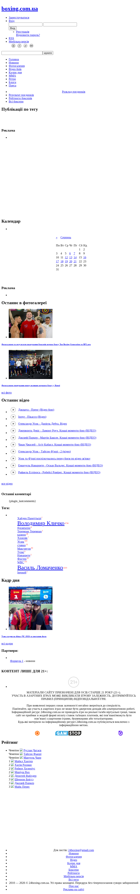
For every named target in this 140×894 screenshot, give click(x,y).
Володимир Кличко (41, 523)
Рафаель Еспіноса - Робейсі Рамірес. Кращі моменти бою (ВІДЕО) (59, 472)
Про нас (74, 886)
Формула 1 (16, 661)
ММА (12, 75)
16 (84, 257)
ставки (21, 545)
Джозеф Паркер (24, 783)
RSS (11, 38)
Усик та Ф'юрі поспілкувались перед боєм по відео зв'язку (54, 458)
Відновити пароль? (28, 35)
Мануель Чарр (32, 757)
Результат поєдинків (21, 94)
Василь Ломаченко (40, 567)
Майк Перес (22, 786)
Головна (14, 59)
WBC (20, 562)
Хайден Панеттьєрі (29, 518)
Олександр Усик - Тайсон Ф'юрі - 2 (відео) (44, 451)
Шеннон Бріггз (24, 779)
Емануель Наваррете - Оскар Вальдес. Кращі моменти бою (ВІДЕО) (60, 465)
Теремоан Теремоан (29, 531)
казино (21, 534)
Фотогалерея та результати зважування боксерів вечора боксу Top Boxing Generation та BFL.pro (46, 344)
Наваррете (23, 555)
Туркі (20, 552)
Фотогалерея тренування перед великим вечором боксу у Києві (30, 385)
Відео (73, 859)
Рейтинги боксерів (20, 98)
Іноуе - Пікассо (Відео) (32, 416)
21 (75, 261)
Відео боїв (15, 69)
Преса (12, 85)
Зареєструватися (19, 17)
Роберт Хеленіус (25, 768)
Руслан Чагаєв (32, 750)
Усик (20, 541)
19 (66, 261)
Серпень (66, 237)
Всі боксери (16, 101)
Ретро (12, 78)
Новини (14, 62)
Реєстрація (22, 31)
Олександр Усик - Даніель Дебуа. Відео (42, 423)
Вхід (11, 20)
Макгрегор (24, 548)
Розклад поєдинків (73, 91)
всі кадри (7, 643)
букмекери (23, 528)
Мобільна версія (19, 41)
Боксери (74, 869)
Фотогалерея (17, 65)
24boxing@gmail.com (81, 850)
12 (66, 257)
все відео (7, 483)
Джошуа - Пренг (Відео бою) (36, 409)
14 (75, 257)
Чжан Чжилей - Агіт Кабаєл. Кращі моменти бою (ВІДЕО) (54, 444)
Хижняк (22, 538)
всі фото (6, 392)
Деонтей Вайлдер (25, 775)
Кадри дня (15, 72)
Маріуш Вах (22, 772)
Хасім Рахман (23, 764)
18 (62, 261)
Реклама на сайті (73, 889)
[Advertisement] (70, 816)
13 (70, 257)
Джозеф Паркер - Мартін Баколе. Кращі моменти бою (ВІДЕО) (57, 437)
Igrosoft (21, 572)
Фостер (21, 558)
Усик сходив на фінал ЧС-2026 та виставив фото (23, 636)
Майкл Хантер (24, 761)
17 (57, 261)
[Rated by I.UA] (62, 843)
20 (70, 261)
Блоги (12, 82)
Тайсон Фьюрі (32, 754)
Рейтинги (74, 873)
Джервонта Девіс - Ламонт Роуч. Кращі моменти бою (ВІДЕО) (57, 430)
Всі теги (74, 879)
